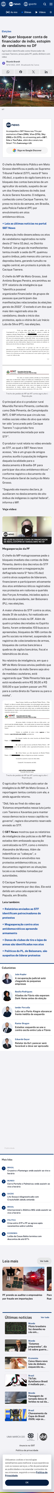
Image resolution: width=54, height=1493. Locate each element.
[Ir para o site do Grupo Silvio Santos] (22, 1437)
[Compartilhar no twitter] (33, 71)
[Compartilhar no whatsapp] (8, 71)
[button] (23, 1286)
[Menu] (51, 4)
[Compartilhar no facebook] (21, 71)
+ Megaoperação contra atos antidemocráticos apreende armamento (20, 929)
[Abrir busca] (45, 4)
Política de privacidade (27, 1450)
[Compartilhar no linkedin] (46, 71)
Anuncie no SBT (27, 1445)
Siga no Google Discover (29, 150)
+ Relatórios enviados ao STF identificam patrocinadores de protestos (21, 913)
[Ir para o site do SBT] (43, 1437)
